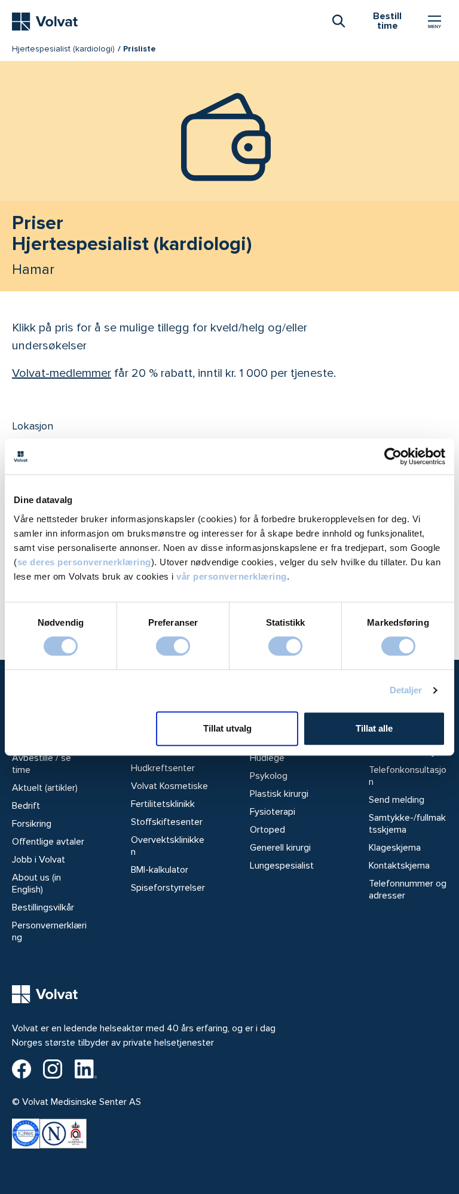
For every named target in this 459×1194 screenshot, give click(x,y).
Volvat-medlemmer (61, 373)
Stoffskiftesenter (167, 822)
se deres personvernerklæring (84, 562)
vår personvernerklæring (231, 576)
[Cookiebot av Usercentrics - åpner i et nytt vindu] (393, 456)
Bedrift (26, 806)
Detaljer (406, 690)
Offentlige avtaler (48, 842)
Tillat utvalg (227, 728)
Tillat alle (374, 728)
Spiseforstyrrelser (168, 888)
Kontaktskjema (399, 866)
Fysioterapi (272, 812)
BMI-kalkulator (159, 870)
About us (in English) (36, 884)
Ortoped (267, 830)
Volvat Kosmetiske (169, 786)
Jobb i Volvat (38, 860)
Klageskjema (395, 848)
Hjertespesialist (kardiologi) (63, 49)
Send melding (396, 800)
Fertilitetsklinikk (163, 804)
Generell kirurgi (280, 848)
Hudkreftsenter (163, 768)
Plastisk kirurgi (279, 794)
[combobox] (338, 20)
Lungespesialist (282, 866)
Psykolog (268, 776)
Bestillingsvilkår (43, 907)
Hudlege (267, 758)
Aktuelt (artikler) (45, 788)
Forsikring (31, 824)
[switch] (173, 646)
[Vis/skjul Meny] (434, 21)
